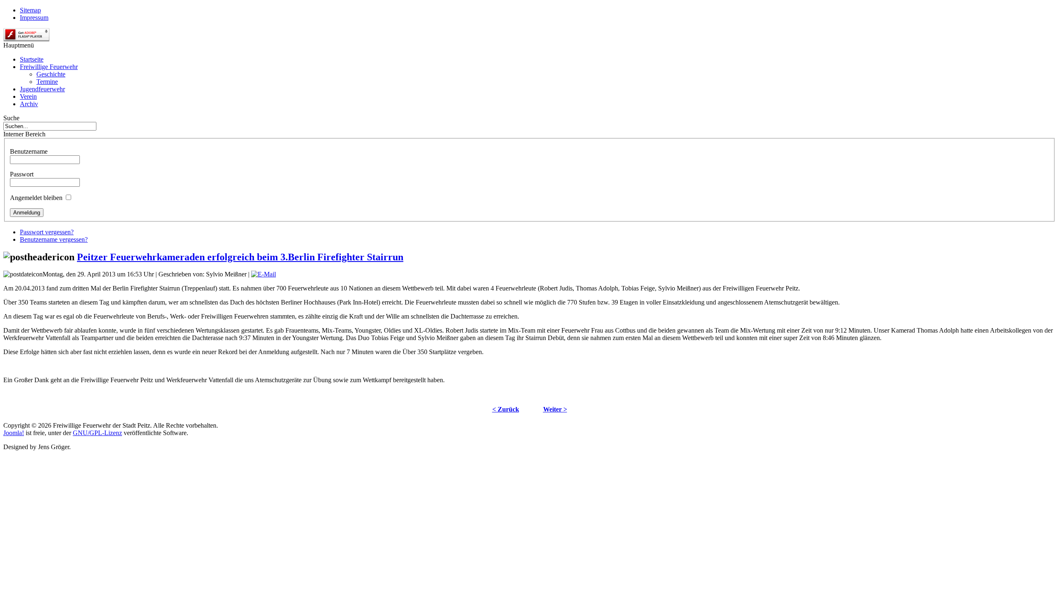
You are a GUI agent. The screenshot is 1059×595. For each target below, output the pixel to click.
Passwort (22, 174)
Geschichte (50, 74)
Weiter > (555, 409)
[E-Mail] (263, 274)
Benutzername (29, 151)
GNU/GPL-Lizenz (97, 432)
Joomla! (13, 432)
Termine (47, 81)
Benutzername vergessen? (54, 239)
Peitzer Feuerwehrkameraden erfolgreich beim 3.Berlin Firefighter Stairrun (240, 257)
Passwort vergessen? (47, 232)
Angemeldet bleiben (36, 197)
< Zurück (505, 409)
